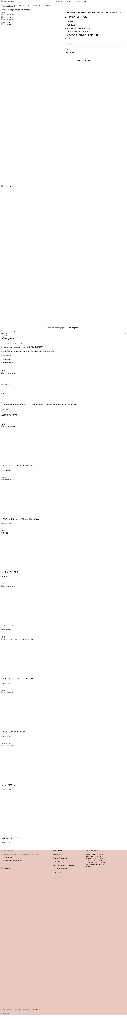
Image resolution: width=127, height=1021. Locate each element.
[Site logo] (8, 1)
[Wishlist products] (121, 5)
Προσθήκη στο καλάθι (84, 60)
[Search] (117, 5)
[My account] (114, 5)
